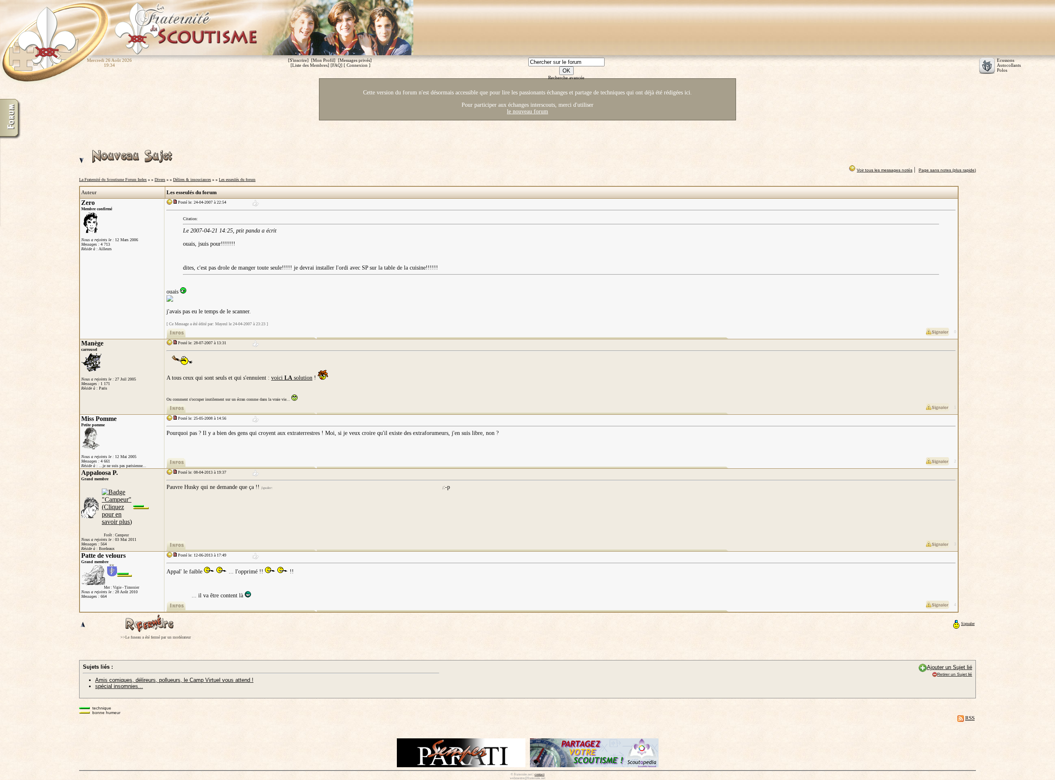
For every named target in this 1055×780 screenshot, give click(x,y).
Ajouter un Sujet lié (949, 667)
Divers (160, 179)
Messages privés (355, 60)
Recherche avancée (566, 77)
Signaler (968, 623)
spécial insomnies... (119, 686)
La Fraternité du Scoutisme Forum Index (113, 179)
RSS (970, 718)
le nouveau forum (527, 111)
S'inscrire (298, 60)
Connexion (357, 65)
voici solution (291, 378)
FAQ (336, 65)
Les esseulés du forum (237, 179)
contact (539, 774)
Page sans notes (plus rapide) (947, 170)
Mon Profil (323, 60)
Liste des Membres (310, 65)
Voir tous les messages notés (884, 170)
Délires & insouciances (192, 179)
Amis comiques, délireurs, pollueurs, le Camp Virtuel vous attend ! (174, 680)
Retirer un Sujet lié (954, 674)
